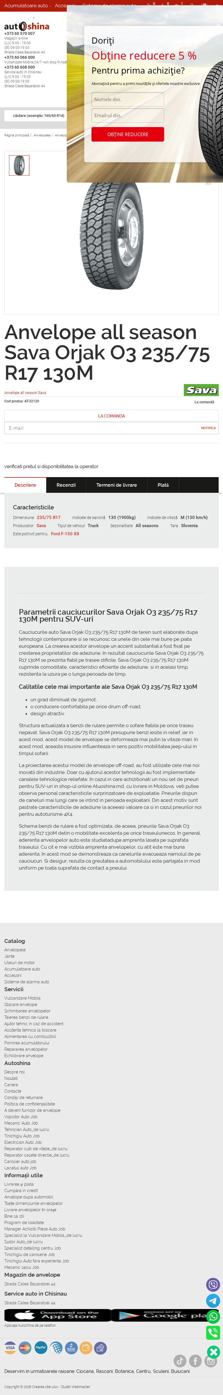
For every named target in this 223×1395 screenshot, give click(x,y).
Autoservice (17, 17)
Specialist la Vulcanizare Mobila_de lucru (43, 1235)
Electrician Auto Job (23, 1142)
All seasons (147, 525)
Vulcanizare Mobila (22, 998)
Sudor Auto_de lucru (23, 1241)
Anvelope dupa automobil (28, 1197)
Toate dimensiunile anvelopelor (33, 1203)
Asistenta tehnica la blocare (30, 1030)
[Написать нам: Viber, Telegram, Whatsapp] (213, 1352)
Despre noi (14, 1072)
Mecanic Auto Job (21, 1123)
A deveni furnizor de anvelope (32, 1110)
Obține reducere (127, 134)
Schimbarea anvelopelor (27, 1011)
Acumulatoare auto (26, 5)
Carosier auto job (20, 1161)
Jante (9, 956)
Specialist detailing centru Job (32, 1248)
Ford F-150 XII (65, 533)
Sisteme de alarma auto (26, 982)
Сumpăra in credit (21, 1190)
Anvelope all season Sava (25, 392)
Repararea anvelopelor (26, 1049)
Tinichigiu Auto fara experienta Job (36, 1261)
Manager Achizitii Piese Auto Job (34, 1229)
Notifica (208, 428)
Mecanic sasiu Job (21, 1267)
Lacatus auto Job (20, 1168)
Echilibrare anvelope (23, 1055)
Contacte (12, 1091)
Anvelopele (15, 950)
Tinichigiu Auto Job (22, 1136)
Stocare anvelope (20, 1004)
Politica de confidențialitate (29, 1104)
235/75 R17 (49, 517)
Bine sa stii (14, 1216)
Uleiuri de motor (19, 962)
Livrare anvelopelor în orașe (30, 1209)
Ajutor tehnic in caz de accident (33, 1023)
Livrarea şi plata (19, 1184)
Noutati (11, 1078)
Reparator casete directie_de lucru (36, 1155)
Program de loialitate (24, 1222)
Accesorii (65, 5)
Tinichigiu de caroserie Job (29, 1254)
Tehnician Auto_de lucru (26, 1129)
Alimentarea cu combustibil (30, 1036)
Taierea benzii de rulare (26, 1017)
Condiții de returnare (23, 1097)
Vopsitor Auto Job (20, 1116)
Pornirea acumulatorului (26, 1043)
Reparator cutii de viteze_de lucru (35, 1148)
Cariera (46, 17)
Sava (41, 525)
